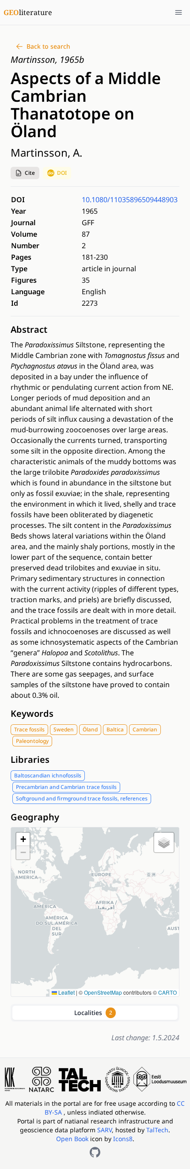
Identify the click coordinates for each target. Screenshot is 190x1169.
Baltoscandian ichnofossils (47, 775)
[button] (25, 173)
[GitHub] (95, 1152)
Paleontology (32, 741)
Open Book (72, 1138)
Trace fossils (29, 729)
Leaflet (66, 992)
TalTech (157, 1130)
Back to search (48, 46)
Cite (30, 173)
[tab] (95, 1013)
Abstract (29, 329)
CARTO (167, 992)
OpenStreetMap (103, 992)
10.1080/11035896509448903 (130, 199)
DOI (62, 173)
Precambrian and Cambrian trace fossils (66, 787)
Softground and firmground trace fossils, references (82, 798)
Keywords (32, 713)
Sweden (63, 729)
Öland (90, 729)
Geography (35, 817)
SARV (104, 1130)
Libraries (30, 759)
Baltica (115, 729)
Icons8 (123, 1138)
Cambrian (145, 729)
